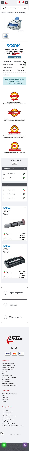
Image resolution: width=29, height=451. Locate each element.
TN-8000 (5, 211)
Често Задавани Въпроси (9, 393)
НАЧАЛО (4, 12)
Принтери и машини (13, 12)
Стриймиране (6, 379)
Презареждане (6, 381)
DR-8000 (5, 249)
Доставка (5, 397)
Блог (3, 395)
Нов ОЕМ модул (9, 237)
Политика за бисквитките (9, 385)
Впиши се (7, 79)
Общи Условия (14, 444)
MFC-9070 (22, 12)
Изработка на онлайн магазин (11, 450)
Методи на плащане (8, 383)
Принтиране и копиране (9, 377)
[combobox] (12, 8)
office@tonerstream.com (9, 416)
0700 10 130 (5, 410)
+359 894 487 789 (7, 412)
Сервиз (4, 373)
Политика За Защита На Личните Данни (14, 446)
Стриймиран (9, 233)
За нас (4, 401)
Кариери (4, 371)
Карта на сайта (7, 375)
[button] (14, 168)
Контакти (5, 399)
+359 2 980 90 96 (7, 414)
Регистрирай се (14, 79)
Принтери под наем (7, 369)
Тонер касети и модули (8, 365)
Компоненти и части (8, 367)
